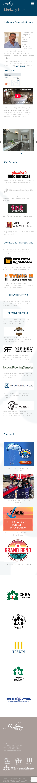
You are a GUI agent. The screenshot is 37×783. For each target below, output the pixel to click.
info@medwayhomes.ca (14, 750)
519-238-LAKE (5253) (13, 749)
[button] (8, 153)
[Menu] (32, 3)
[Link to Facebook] (30, 778)
